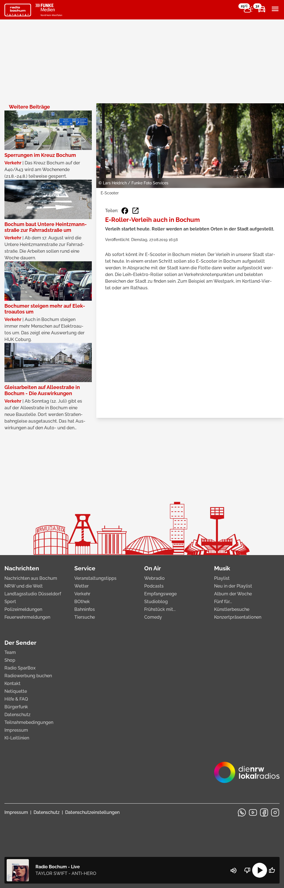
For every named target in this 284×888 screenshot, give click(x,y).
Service (84, 568)
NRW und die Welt (23, 586)
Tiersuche (84, 617)
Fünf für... (223, 601)
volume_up (233, 870)
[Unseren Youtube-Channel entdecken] (252, 812)
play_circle (259, 870)
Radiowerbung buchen (28, 675)
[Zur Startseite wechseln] (17, 10)
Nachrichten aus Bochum (30, 578)
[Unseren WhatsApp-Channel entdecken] (241, 812)
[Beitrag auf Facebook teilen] (124, 210)
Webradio (154, 578)
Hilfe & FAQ (16, 699)
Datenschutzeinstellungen (92, 812)
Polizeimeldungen (23, 609)
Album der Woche (233, 593)
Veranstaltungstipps (95, 578)
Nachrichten (21, 568)
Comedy (153, 617)
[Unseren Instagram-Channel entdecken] (275, 812)
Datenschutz (17, 714)
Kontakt (12, 683)
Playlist (222, 578)
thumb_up (271, 870)
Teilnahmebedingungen (28, 722)
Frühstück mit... (160, 609)
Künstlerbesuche (231, 609)
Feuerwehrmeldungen (27, 617)
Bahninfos (84, 609)
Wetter (81, 586)
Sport (10, 601)
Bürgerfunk (16, 706)
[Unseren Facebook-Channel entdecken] (264, 812)
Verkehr (82, 593)
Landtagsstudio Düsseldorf (32, 593)
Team (10, 652)
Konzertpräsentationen (237, 617)
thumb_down (247, 870)
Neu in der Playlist (233, 586)
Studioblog (156, 601)
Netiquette (15, 691)
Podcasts (154, 586)
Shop (9, 660)
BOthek (82, 601)
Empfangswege (160, 593)
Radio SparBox (20, 668)
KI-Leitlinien (16, 738)
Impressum (16, 730)
